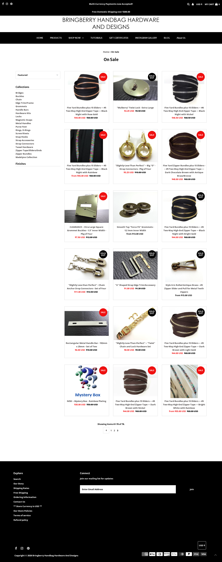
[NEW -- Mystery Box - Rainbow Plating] (87, 381)
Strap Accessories (25, 140)
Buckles (20, 96)
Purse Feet (21, 126)
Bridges (19, 92)
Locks (18, 116)
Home (106, 51)
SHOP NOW (75, 38)
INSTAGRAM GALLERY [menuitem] (146, 38)
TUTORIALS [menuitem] (96, 38)
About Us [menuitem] (181, 38)
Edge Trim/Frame (25, 102)
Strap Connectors (25, 143)
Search (17, 479)
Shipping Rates (21, 488)
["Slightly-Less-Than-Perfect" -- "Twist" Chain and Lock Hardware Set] (135, 323)
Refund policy (20, 519)
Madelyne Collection (26, 157)
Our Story (18, 483)
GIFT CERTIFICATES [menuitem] (118, 38)
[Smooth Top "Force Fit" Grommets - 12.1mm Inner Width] (135, 207)
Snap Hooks (22, 136)
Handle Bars (22, 109)
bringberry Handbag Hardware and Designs (55, 555)
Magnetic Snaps (24, 119)
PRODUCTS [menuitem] (56, 38)
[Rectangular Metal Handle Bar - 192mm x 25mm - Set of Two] (87, 323)
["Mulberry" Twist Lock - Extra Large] (135, 88)
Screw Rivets (22, 133)
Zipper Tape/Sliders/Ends (29, 150)
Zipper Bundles (24, 153)
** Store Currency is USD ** (27, 506)
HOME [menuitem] (40, 38)
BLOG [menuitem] (167, 38)
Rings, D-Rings (23, 130)
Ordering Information (24, 497)
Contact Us (19, 501)
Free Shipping (20, 492)
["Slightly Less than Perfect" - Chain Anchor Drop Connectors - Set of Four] (87, 265)
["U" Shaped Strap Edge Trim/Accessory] (135, 265)
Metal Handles (23, 123)
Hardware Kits (23, 113)
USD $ (199, 4)
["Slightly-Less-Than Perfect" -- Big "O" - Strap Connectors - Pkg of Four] (135, 146)
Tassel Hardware (24, 147)
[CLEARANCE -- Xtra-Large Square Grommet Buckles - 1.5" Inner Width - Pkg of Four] (87, 207)
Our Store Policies (22, 510)
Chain (19, 99)
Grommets (21, 106)
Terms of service (22, 515)
